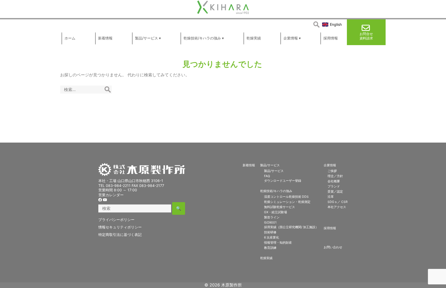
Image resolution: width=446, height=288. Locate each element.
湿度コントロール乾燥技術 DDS (286, 197)
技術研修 (270, 232)
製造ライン (272, 217)
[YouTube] (105, 200)
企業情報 (330, 165)
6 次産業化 (271, 237)
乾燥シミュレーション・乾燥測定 (287, 202)
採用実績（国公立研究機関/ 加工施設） (291, 227)
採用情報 (330, 228)
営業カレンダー (111, 195)
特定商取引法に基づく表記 (120, 234)
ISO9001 (270, 222)
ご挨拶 (332, 171)
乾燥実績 (266, 258)
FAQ (267, 176)
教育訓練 (270, 248)
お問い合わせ (333, 247)
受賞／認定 (335, 191)
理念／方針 (335, 176)
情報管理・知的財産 (278, 242)
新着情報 (249, 165)
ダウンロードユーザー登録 (282, 181)
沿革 (331, 197)
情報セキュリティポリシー (120, 227)
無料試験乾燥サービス (279, 207)
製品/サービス (270, 165)
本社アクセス (337, 207)
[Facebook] (100, 200)
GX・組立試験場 (275, 212)
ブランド (334, 186)
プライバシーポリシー (116, 219)
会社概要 (334, 181)
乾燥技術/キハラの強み (276, 191)
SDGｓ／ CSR (338, 202)
